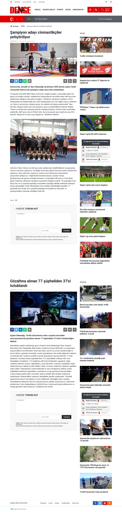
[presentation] (17, 19)
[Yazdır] (29, 81)
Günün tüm (105, 19)
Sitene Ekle (42, 2)
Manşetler (17, 2)
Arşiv (35, 2)
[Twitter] (16, 81)
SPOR (23, 26)
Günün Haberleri (26, 2)
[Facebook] (12, 81)
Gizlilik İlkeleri (66, 503)
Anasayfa (15, 26)
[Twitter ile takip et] (100, 503)
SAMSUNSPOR (78, 10)
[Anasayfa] (11, 2)
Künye (51, 503)
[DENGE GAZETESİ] (20, 9)
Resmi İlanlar (49, 10)
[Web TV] (106, 2)
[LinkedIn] (20, 81)
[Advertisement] (43, 262)
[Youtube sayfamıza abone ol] (104, 503)
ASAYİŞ (68, 10)
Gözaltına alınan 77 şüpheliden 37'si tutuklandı (50, 19)
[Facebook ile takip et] (95, 503)
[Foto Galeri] (111, 2)
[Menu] (90, 10)
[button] (65, 81)
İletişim (57, 503)
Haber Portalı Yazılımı (19, 509)
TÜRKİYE (60, 10)
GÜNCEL (38, 10)
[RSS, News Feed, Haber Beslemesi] (109, 503)
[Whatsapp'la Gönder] (25, 81)
